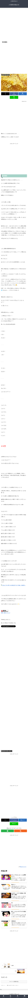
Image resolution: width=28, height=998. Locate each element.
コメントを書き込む (14, 981)
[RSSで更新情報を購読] (20, 831)
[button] (25, 490)
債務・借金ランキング (5, 612)
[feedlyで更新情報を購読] (7, 831)
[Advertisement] (14, 25)
